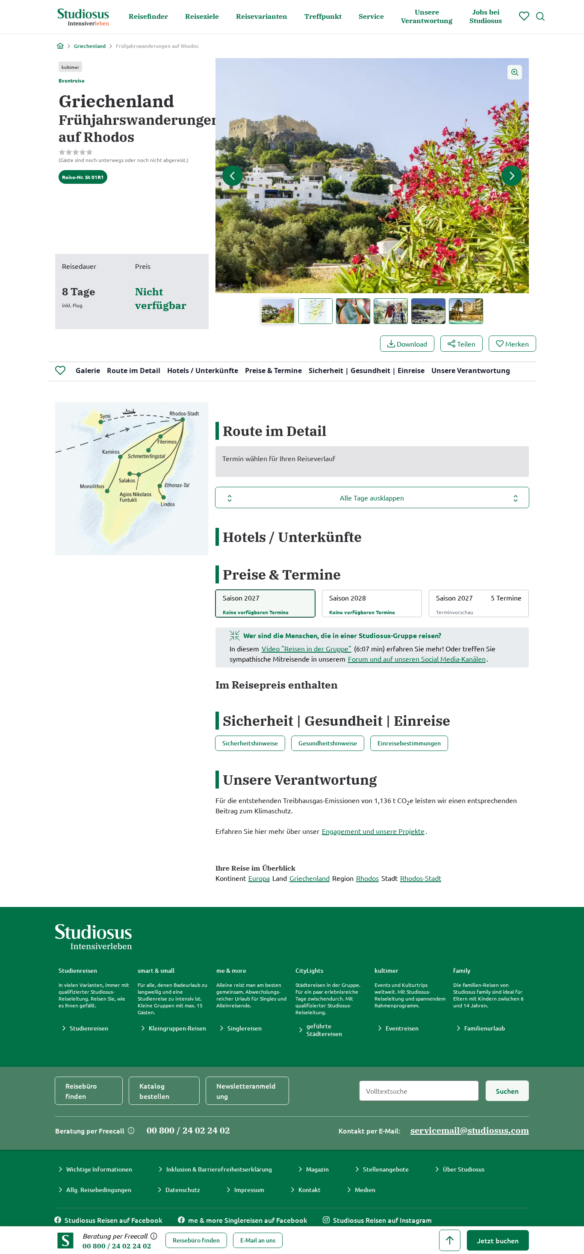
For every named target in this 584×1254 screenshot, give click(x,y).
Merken (517, 343)
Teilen (466, 343)
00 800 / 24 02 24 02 (117, 1246)
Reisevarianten (261, 16)
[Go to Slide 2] (315, 311)
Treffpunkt (323, 16)
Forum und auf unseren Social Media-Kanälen (417, 658)
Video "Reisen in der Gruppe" (306, 648)
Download (412, 343)
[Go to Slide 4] (391, 311)
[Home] (60, 45)
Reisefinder (148, 16)
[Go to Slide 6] (466, 311)
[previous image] (232, 175)
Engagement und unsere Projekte (373, 831)
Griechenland (90, 46)
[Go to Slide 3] (353, 311)
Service (371, 16)
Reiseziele (202, 16)
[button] (372, 175)
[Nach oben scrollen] (449, 1240)
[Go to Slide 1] (278, 311)
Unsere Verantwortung (426, 16)
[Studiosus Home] (83, 17)
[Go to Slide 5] (428, 311)
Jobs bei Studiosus (485, 16)
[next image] (511, 175)
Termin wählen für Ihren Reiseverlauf (278, 458)
